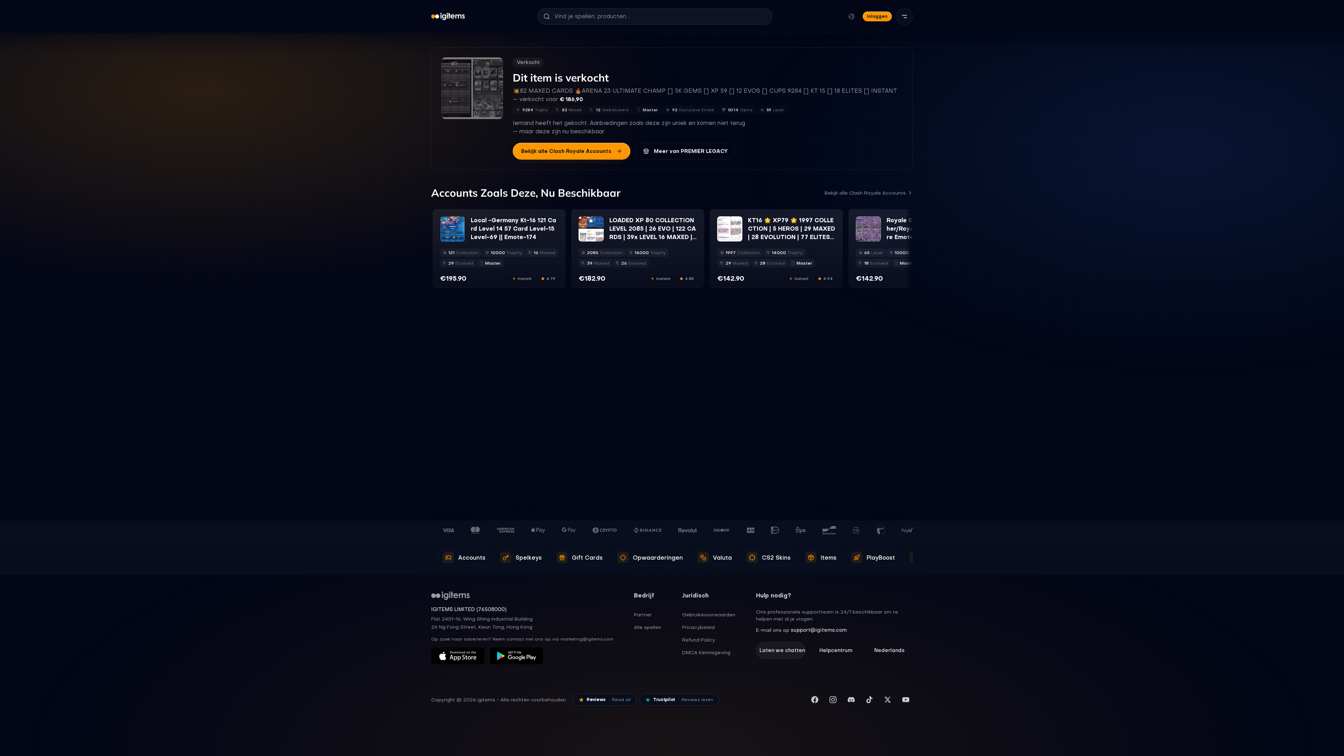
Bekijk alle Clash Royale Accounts (566, 151)
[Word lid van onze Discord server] (851, 700)
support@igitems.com (819, 630)
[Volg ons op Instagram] (833, 700)
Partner (643, 614)
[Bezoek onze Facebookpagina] (815, 700)
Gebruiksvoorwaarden (708, 614)
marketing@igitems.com (586, 639)
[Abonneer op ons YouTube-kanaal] (906, 700)
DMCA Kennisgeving (706, 652)
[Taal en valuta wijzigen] (852, 16)
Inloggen (877, 16)
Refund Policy (698, 640)
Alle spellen (647, 627)
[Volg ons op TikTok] (869, 700)
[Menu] (904, 16)
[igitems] (448, 16)
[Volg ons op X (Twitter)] (888, 700)
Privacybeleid (698, 627)
